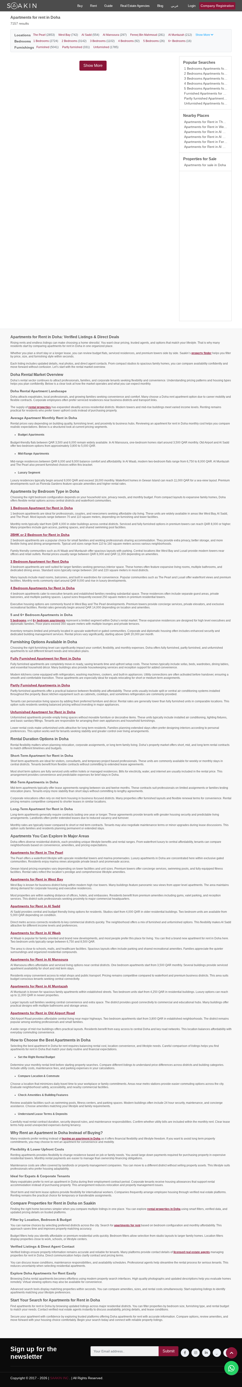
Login (192, 6)
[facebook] (185, 1353)
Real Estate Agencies (135, 6)
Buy (80, 6)
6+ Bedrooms (179, 41)
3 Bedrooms (102, 41)
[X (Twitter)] (217, 1353)
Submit (168, 1351)
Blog (160, 6)
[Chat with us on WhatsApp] (231, 1368)
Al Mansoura (115, 34)
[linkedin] (206, 1353)
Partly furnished (76, 47)
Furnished (47, 47)
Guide (108, 6)
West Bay (68, 34)
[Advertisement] (205, 246)
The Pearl (44, 34)
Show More (93, 66)
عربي (174, 6)
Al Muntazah (180, 34)
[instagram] (195, 1353)
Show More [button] (203, 34)
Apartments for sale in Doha (205, 165)
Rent (93, 6)
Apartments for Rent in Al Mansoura (211, 137)
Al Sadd (90, 34)
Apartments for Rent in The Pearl (208, 122)
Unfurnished (105, 47)
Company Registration (217, 6)
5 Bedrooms (154, 41)
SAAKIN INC (59, 1378)
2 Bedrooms (74, 41)
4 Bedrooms (129, 41)
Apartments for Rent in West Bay (208, 127)
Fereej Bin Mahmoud (147, 34)
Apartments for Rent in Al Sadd (207, 132)
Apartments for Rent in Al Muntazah (210, 147)
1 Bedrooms (45, 41)
